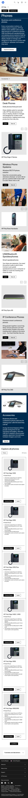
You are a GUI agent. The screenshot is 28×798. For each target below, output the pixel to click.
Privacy (16, 788)
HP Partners (4, 776)
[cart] (18, 2)
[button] (22, 129)
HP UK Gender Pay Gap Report (7, 788)
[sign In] (22, 2)
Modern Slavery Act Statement (7, 786)
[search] (15, 2)
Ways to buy (4, 768)
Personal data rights (15, 789)
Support (3, 772)
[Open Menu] (25, 2)
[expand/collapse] (9, 79)
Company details (4, 791)
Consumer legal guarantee (14, 790)
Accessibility (18, 785)
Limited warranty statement (15, 791)
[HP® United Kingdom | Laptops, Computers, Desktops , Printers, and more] (3, 2)
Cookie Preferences (5, 789)
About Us (3, 764)
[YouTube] (12, 783)
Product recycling (10, 785)
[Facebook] (5, 783)
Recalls (2, 785)
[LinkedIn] (2, 783)
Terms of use (4, 790)
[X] (8, 783)
